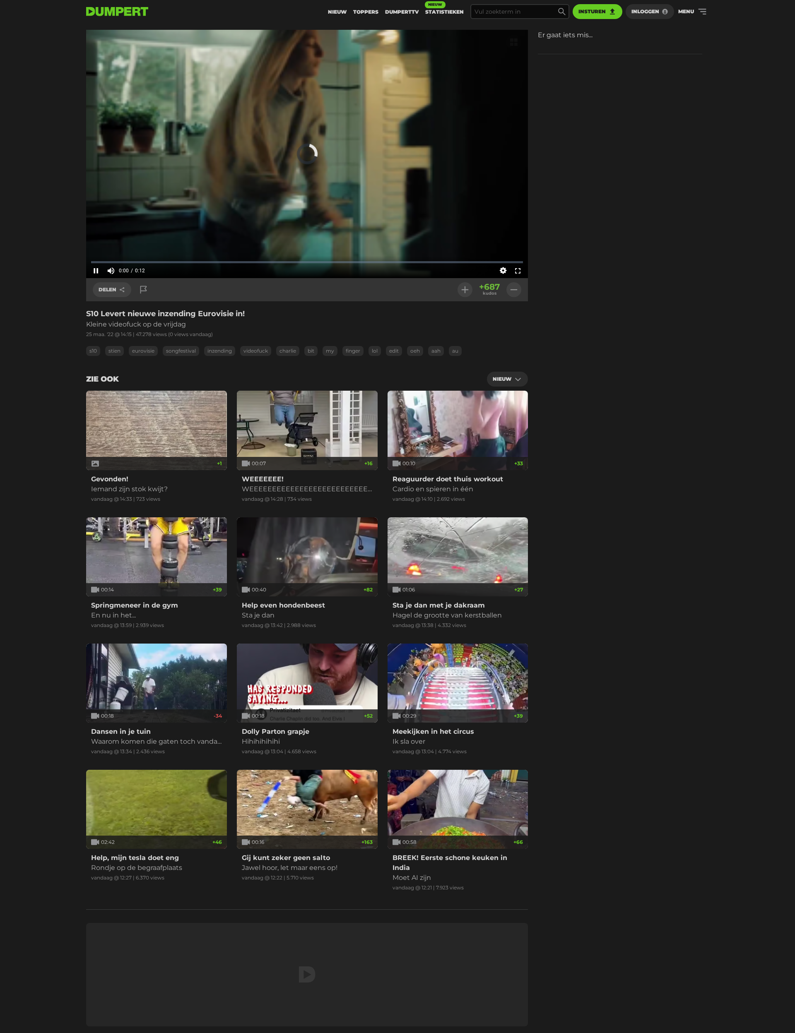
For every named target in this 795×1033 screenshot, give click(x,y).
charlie (287, 351)
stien (114, 351)
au (455, 351)
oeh (415, 351)
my (330, 351)
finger (353, 351)
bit (311, 351)
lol (375, 351)
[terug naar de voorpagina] (117, 11)
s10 (93, 351)
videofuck (255, 351)
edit (394, 351)
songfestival (181, 351)
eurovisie (143, 351)
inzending (219, 351)
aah (436, 351)
